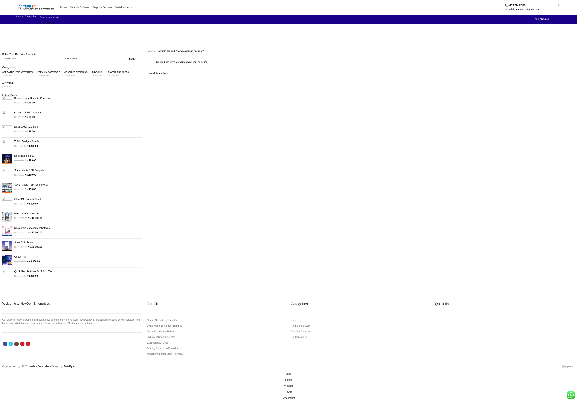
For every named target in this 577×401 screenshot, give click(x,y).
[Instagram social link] (16, 344)
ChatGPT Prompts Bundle (28, 199)
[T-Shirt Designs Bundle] (7, 145)
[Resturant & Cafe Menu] (7, 130)
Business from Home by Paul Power (33, 98)
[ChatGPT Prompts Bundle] (7, 202)
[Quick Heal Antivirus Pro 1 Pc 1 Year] (7, 275)
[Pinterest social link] (28, 344)
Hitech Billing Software (26, 213)
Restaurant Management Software (32, 228)
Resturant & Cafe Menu (26, 127)
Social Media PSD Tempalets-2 (31, 184)
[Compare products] (558, 19)
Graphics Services (300, 331)
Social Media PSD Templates (30, 170)
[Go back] (263, 34)
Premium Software (300, 325)
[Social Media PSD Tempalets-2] (7, 188)
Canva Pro (20, 257)
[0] (554, 19)
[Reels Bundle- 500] (7, 159)
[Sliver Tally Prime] (7, 246)
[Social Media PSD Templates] (7, 173)
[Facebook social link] (5, 344)
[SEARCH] (525, 19)
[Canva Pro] (7, 260)
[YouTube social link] (22, 344)
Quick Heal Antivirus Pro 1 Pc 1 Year (33, 271)
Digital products (299, 337)
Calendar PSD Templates (27, 112)
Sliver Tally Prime (23, 242)
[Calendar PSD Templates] (7, 116)
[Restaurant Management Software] (7, 231)
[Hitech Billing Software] (7, 217)
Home (150, 51)
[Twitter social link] (11, 344)
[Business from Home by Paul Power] (7, 101)
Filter (132, 59)
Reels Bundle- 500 (24, 156)
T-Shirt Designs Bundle (26, 141)
